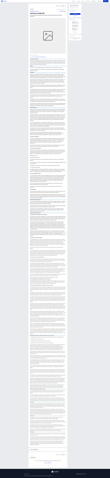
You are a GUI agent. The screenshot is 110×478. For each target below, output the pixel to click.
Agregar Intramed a (62, 11)
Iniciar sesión (77, 474)
